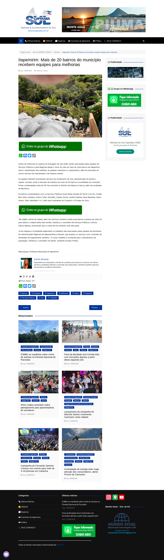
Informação (69, 461)
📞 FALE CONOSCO (112, 41)
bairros (24, 293)
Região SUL (47, 350)
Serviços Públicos (28, 298)
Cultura (86, 347)
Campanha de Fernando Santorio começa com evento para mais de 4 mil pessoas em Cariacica (37, 468)
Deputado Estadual (90, 397)
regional (88, 293)
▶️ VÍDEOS (47, 41)
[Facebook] (27, 276)
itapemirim (50, 293)
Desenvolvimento (71, 458)
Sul (42, 298)
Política (85, 400)
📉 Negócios (60, 41)
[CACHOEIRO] (125, 72)
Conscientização (46, 347)
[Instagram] (24, 276)
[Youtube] (21, 276)
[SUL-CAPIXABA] (125, 140)
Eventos (68, 350)
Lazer (76, 350)
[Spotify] (33, 276)
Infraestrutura (69, 454)
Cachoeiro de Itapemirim (30, 347)
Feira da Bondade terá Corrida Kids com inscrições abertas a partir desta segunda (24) (81, 357)
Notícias (40, 71)
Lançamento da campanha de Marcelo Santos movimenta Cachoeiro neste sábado (79, 414)
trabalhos (53, 298)
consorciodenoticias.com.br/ (44, 271)
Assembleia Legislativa (29, 454)
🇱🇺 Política (97, 41)
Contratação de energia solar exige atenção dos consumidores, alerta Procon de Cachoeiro (81, 472)
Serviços (35, 400)
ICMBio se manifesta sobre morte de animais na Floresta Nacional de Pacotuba (38, 357)
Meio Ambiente (26, 350)
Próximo (94, 307)
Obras (45, 71)
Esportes (95, 347)
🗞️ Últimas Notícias (32, 41)
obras (77, 293)
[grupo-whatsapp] (50, 146)
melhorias (64, 293)
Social (44, 400)
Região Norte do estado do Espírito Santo (78, 404)
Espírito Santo (26, 458)
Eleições (68, 400)
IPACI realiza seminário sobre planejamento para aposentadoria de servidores (37, 407)
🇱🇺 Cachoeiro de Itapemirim (79, 41)
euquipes (37, 293)
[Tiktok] (30, 276)
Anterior (26, 307)
